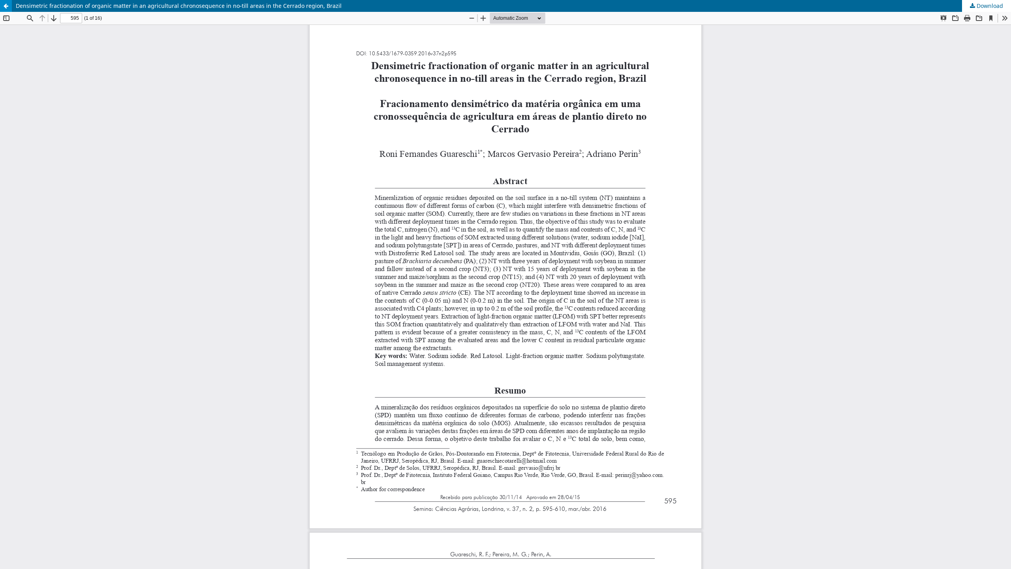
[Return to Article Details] (6, 6)
